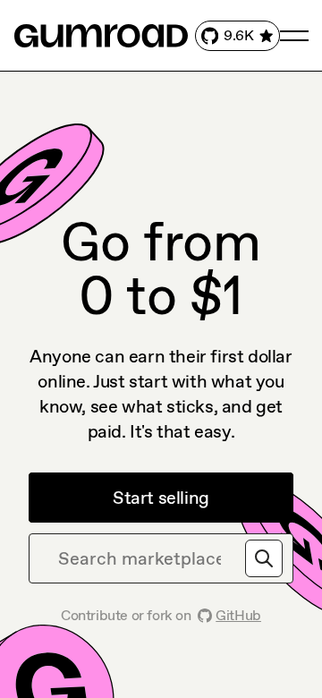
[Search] (264, 558)
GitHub (238, 615)
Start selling (161, 497)
